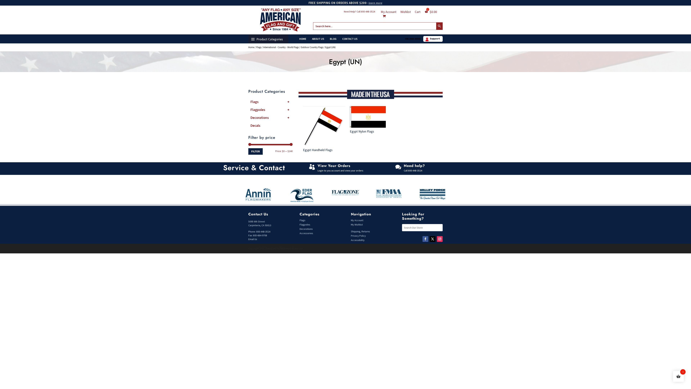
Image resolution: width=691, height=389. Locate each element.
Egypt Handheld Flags (318, 150)
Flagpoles (269, 109)
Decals (255, 125)
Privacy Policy (358, 235)
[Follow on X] (432, 239)
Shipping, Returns (360, 231)
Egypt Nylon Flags (362, 131)
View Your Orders (334, 165)
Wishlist (405, 12)
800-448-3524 (368, 11)
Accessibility (358, 240)
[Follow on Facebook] (425, 239)
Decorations (269, 117)
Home (302, 39)
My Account (388, 12)
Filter (255, 151)
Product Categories (269, 39)
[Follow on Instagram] (440, 239)
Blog (333, 39)
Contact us (349, 39)
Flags (258, 47)
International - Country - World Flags (281, 47)
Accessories (306, 233)
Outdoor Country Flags (312, 47)
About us (318, 39)
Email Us (252, 239)
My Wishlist (357, 224)
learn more (375, 3)
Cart (418, 12)
